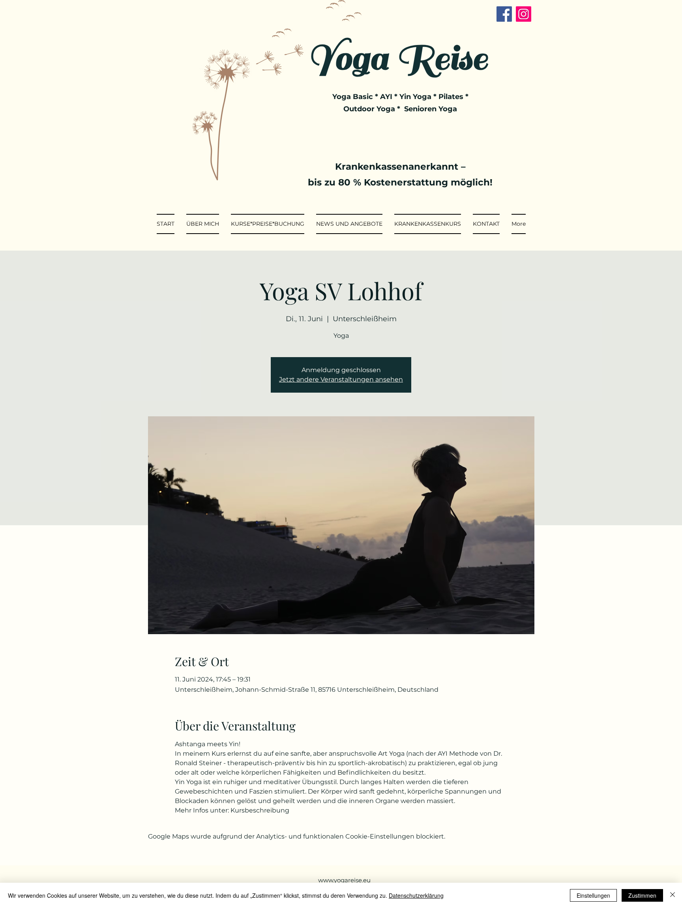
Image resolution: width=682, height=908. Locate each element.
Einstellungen (593, 895)
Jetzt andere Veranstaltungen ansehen (341, 379)
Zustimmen (642, 895)
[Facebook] (504, 14)
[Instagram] (523, 14)
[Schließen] (672, 895)
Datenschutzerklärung (416, 895)
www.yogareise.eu (344, 880)
